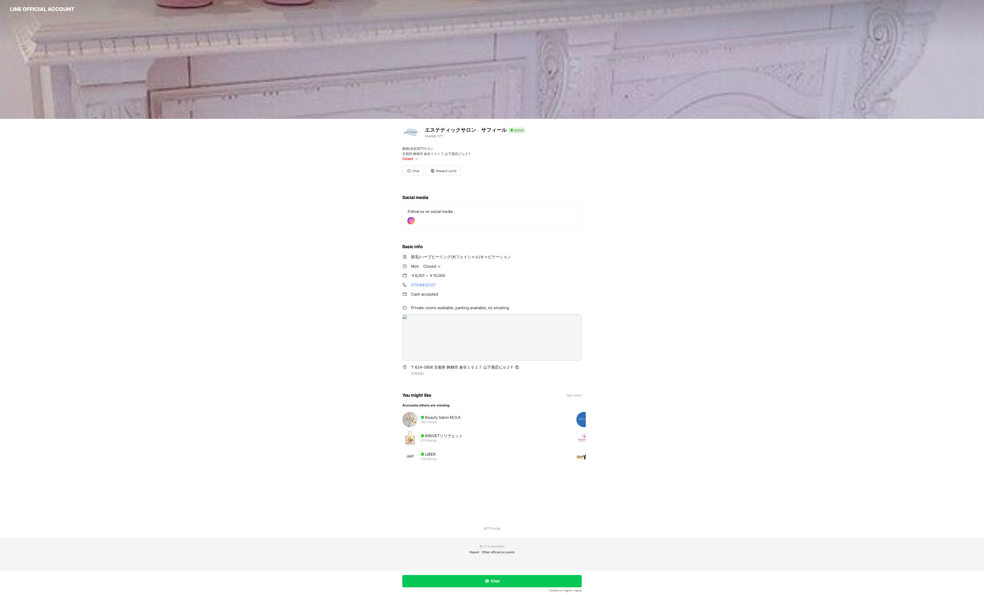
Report (474, 552)
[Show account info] (517, 130)
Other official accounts (498, 552)
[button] (443, 171)
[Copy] (517, 367)
